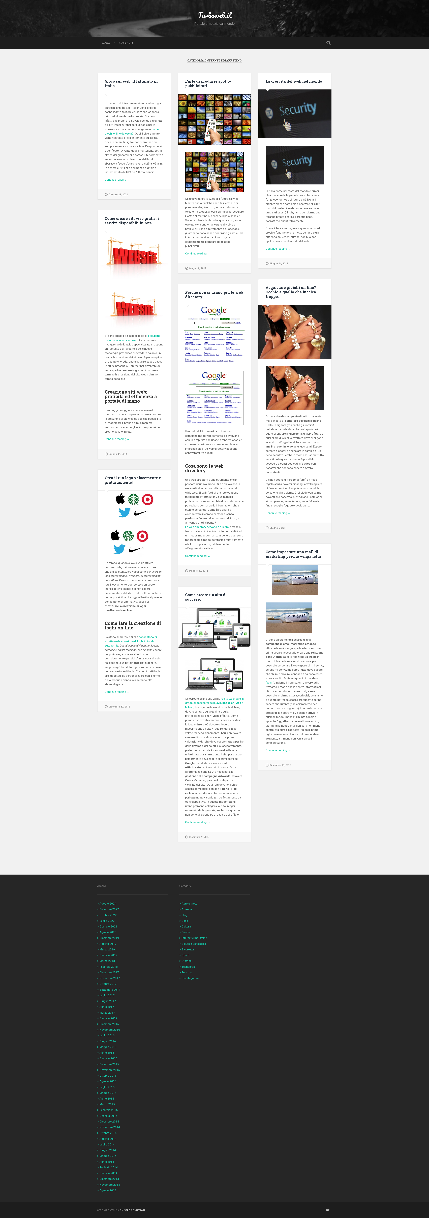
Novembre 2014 (110, 1127)
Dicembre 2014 (109, 1121)
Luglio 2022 (107, 920)
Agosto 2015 (108, 1081)
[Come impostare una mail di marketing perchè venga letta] (294, 580)
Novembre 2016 (110, 1029)
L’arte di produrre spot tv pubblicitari (208, 83)
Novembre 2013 (110, 1184)
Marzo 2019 (107, 949)
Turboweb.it (214, 15)
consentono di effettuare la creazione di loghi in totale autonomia (131, 641)
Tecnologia (189, 966)
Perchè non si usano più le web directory (214, 294)
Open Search (328, 43)
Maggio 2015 (108, 1093)
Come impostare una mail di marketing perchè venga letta (293, 554)
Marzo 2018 (107, 961)
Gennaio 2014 (108, 1173)
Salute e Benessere (194, 943)
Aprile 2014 (107, 1161)
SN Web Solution (132, 1210)
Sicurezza (188, 949)
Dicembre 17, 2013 (119, 706)
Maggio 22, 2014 (198, 570)
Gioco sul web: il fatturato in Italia (131, 83)
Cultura (186, 926)
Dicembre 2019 (109, 938)
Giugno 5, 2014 (278, 528)
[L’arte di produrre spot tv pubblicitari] (214, 119)
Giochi (186, 932)
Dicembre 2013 (109, 1178)
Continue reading (121, 180)
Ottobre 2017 (108, 983)
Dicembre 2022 (109, 909)
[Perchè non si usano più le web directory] (214, 334)
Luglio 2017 (107, 995)
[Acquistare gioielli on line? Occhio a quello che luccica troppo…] (294, 332)
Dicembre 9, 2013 (199, 837)
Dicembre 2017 (109, 972)
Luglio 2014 (107, 1144)
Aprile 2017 (107, 1006)
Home (106, 42)
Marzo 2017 (107, 1012)
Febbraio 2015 (109, 1110)
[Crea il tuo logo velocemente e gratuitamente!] (134, 505)
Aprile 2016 (107, 1052)
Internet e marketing (194, 938)
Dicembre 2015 (109, 1064)
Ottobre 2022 (108, 915)
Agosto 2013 (108, 1190)
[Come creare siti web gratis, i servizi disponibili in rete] (134, 255)
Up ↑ (329, 1210)
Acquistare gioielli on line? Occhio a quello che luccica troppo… (291, 292)
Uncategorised (191, 978)
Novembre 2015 (110, 1070)
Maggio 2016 (108, 1047)
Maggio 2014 (108, 1156)
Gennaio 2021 (108, 926)
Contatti (126, 42)
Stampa (187, 961)
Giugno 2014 (108, 1150)
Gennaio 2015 (108, 1115)
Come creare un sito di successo (206, 597)
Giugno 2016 (108, 1041)
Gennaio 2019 (108, 955)
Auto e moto (189, 903)
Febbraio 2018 (109, 966)
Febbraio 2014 (109, 1167)
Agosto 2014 (108, 1138)
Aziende (187, 909)
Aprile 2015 (107, 1098)
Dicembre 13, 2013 (280, 765)
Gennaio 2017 (108, 1018)
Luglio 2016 (107, 1035)
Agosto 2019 (108, 943)
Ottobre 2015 (108, 1075)
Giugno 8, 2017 (197, 268)
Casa (185, 920)
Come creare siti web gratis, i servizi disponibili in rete (132, 220)
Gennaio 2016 (108, 1058)
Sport (185, 955)
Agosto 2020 (108, 932)
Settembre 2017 (110, 989)
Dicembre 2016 (109, 1024)
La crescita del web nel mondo (294, 81)
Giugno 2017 (108, 1001)
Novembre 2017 (110, 978)
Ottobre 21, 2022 (118, 194)
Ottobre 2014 (108, 1133)
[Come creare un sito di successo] (214, 629)
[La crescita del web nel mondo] (294, 113)
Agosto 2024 (108, 903)
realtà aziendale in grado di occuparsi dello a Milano (214, 703)
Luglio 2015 (107, 1087)
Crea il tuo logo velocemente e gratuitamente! (133, 480)
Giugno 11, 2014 (278, 263)
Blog (184, 915)
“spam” (270, 682)
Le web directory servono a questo (207, 527)
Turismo (187, 972)
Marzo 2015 (107, 1104)
